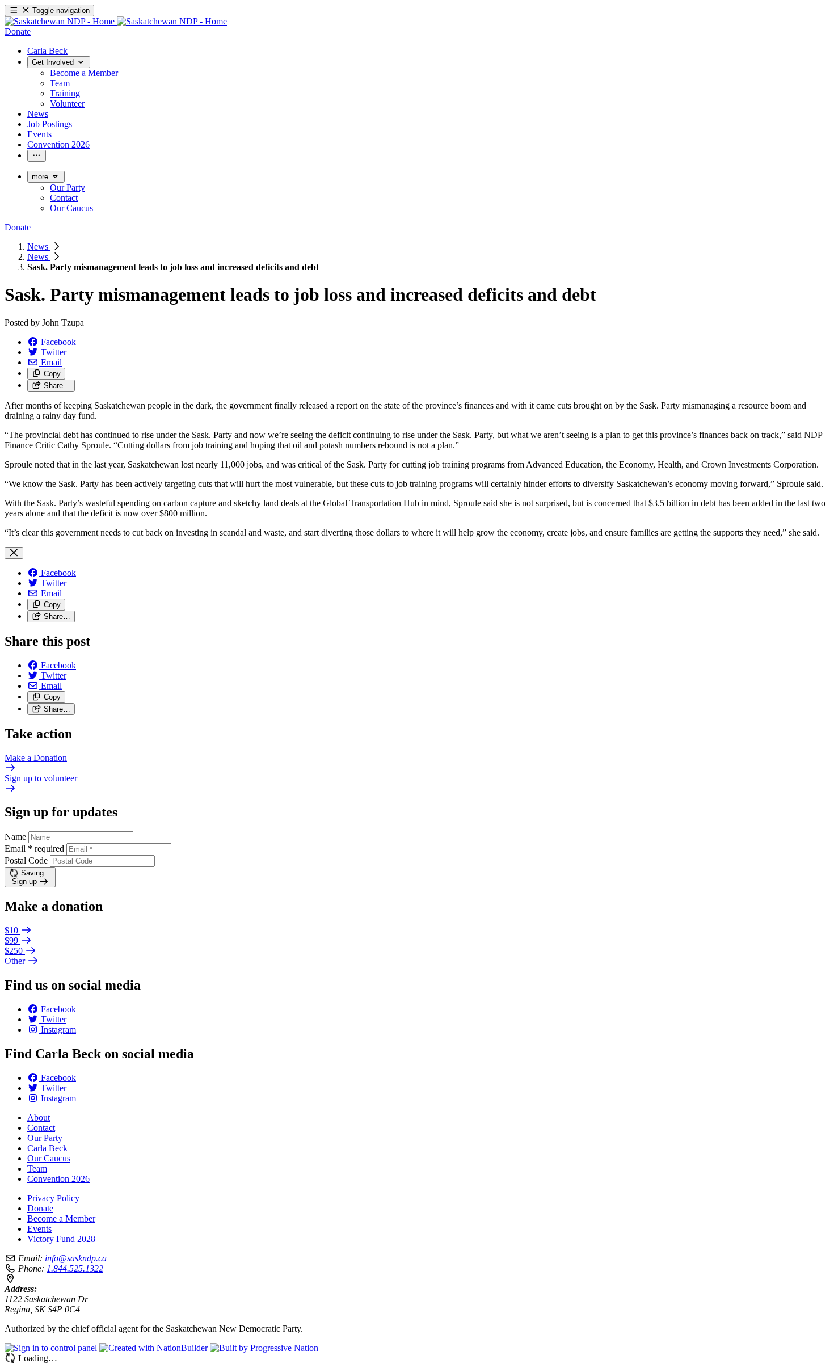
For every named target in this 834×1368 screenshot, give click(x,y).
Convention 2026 (58, 1179)
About (38, 1117)
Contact (41, 1128)
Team (37, 1168)
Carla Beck (47, 1148)
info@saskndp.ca (76, 1258)
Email (34, 848)
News (38, 246)
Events (39, 1229)
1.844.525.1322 (75, 1268)
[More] (36, 156)
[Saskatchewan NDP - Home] (116, 21)
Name (15, 836)
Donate (40, 1208)
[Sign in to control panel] (52, 1348)
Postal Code (26, 860)
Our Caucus (48, 1158)
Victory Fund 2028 (61, 1239)
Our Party (44, 1138)
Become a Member (61, 1218)
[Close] (14, 553)
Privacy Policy (53, 1198)
